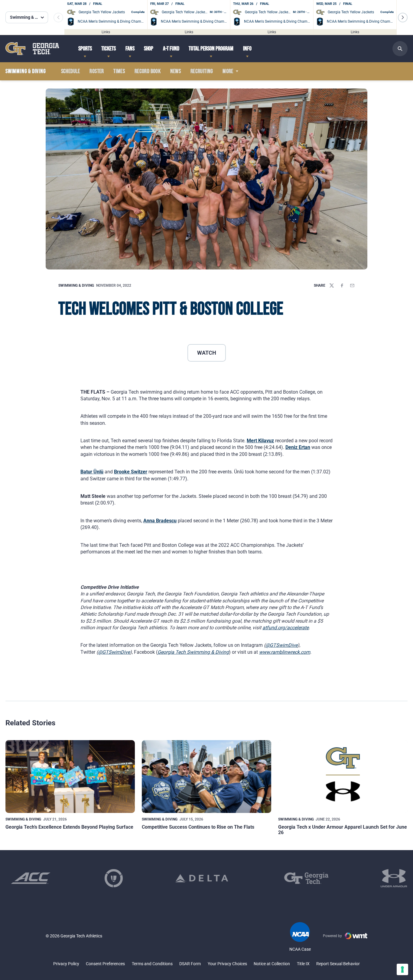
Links (106, 32)
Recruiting (201, 71)
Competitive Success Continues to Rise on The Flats (198, 827)
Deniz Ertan (297, 447)
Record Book (148, 71)
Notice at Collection (272, 963)
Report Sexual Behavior (338, 963)
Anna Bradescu (160, 521)
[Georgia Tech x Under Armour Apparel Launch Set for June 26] (343, 776)
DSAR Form (190, 963)
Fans (130, 48)
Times (119, 71)
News (175, 71)
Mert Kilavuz (260, 440)
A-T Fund (171, 48)
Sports (85, 48)
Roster (96, 71)
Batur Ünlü (91, 472)
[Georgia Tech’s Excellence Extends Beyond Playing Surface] (70, 776)
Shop (148, 48)
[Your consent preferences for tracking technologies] (402, 969)
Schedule (70, 71)
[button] (403, 17)
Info (247, 48)
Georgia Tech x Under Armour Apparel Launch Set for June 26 (342, 829)
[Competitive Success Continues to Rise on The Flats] (206, 776)
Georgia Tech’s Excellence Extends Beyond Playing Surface (69, 827)
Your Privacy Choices (227, 963)
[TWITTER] (331, 285)
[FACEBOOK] (342, 285)
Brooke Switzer (130, 472)
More (228, 71)
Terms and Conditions (152, 963)
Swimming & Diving (76, 285)
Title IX (303, 963)
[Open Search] (400, 48)
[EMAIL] (352, 285)
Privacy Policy (66, 963)
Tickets (108, 48)
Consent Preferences (105, 963)
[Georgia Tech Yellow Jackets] (32, 48)
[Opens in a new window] (30, 878)
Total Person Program (211, 48)
